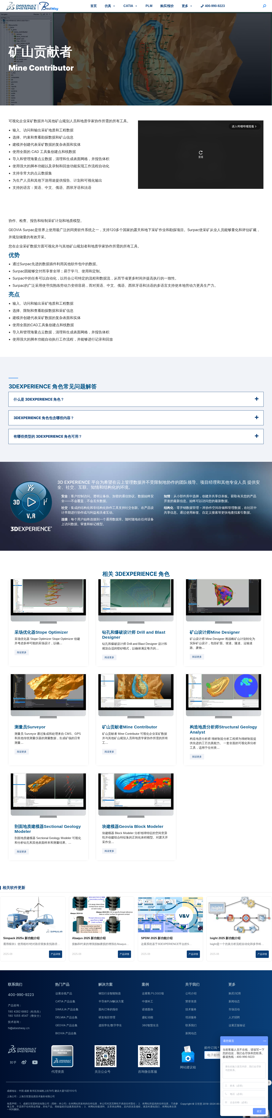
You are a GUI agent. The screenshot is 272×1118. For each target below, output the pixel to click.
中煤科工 (147, 1001)
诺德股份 (147, 1009)
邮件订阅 (210, 1048)
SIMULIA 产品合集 (66, 1009)
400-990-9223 (215, 6)
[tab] (136, 399)
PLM (149, 6)
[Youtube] (35, 1062)
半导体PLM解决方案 (111, 1001)
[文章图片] (48, 601)
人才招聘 (234, 1017)
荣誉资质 (191, 1001)
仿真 (108, 6)
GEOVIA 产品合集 (66, 1025)
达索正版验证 (237, 1025)
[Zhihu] (13, 1062)
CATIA (128, 6)
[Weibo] (24, 1062)
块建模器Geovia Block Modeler (132, 826)
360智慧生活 (150, 1025)
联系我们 (191, 1025)
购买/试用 (235, 993)
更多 (185, 6)
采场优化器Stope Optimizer (41, 632)
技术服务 (191, 1009)
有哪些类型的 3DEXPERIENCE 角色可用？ (48, 436)
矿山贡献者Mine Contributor (129, 727)
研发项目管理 (107, 1017)
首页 (93, 6)
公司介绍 (191, 993)
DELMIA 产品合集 (66, 1017)
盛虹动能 (147, 1017)
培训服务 (191, 1017)
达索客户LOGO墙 (153, 993)
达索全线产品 (63, 993)
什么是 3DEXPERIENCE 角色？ (39, 399)
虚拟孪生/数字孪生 (110, 1025)
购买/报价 (167, 6)
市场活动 (234, 1009)
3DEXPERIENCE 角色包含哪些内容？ (44, 418)
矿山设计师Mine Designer (215, 632)
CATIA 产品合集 (65, 1001)
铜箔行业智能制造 (110, 993)
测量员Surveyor (30, 727)
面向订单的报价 (108, 1009)
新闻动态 (191, 1033)
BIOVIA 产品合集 (65, 1033)
